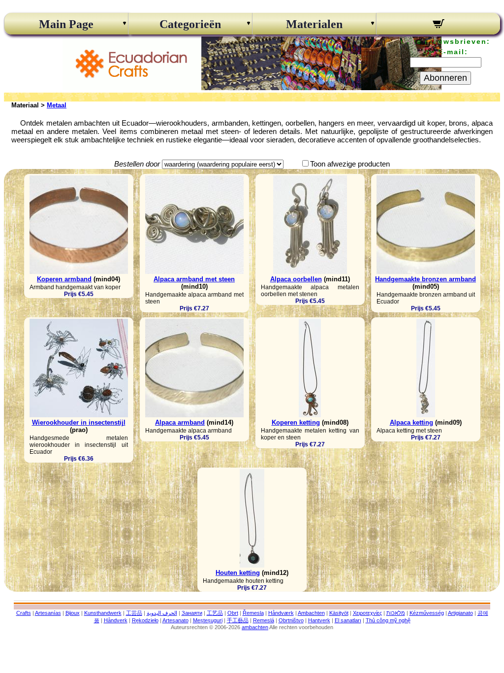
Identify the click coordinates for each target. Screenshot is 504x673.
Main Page (66, 24)
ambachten (255, 627)
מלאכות (395, 613)
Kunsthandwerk (103, 613)
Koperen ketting (296, 422)
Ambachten (311, 613)
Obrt (232, 613)
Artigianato (460, 613)
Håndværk (281, 613)
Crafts (23, 613)
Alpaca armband (180, 422)
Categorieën (190, 24)
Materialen (314, 24)
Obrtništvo (291, 620)
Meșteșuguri (207, 620)
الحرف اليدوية (162, 613)
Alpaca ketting (411, 422)
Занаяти (192, 613)
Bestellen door (137, 164)
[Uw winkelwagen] (438, 25)
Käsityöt (338, 613)
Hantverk (319, 620)
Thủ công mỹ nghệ (388, 620)
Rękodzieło (145, 620)
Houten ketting (238, 572)
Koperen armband (64, 279)
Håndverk (115, 620)
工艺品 (215, 613)
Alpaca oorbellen (296, 279)
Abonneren (445, 78)
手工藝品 (238, 620)
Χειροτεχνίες (367, 613)
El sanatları (348, 620)
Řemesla (253, 613)
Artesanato (175, 620)
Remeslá (263, 620)
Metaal (56, 105)
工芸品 (134, 613)
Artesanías (48, 613)
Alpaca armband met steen (194, 279)
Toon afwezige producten (350, 164)
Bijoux (72, 613)
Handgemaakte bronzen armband (425, 279)
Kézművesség (427, 613)
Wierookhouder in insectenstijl (79, 422)
